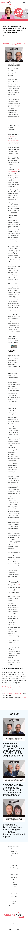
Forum (14, 903)
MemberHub (14, 853)
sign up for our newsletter (12, 693)
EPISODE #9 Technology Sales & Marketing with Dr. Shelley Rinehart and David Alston (14, 830)
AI (14, 882)
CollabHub (14, 849)
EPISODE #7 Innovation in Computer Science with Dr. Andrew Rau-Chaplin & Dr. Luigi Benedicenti (13, 749)
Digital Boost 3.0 (14, 880)
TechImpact (14, 851)
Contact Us (14, 856)
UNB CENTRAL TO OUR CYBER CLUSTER (14, 44)
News (14, 901)
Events (14, 898)
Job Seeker (14, 884)
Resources (14, 877)
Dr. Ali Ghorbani (12, 136)
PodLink (10, 688)
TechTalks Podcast (14, 906)
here (18, 585)
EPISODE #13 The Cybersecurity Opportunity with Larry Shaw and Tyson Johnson (13, 790)
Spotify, (4, 686)
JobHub (14, 887)
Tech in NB (14, 865)
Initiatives (14, 896)
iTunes (11, 684)
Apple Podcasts (11, 686)
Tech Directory (14, 868)
